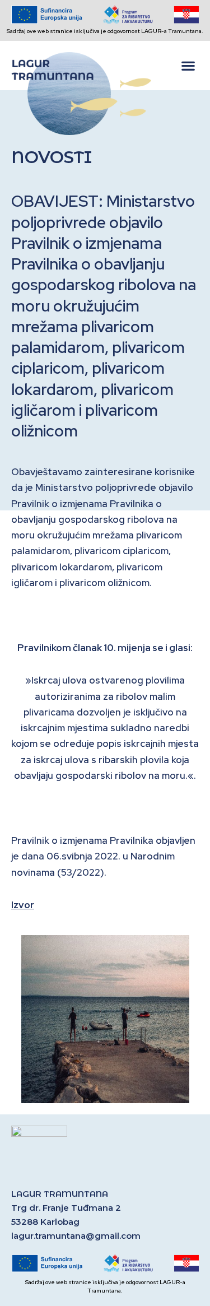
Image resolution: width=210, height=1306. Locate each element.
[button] (188, 66)
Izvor (22, 905)
